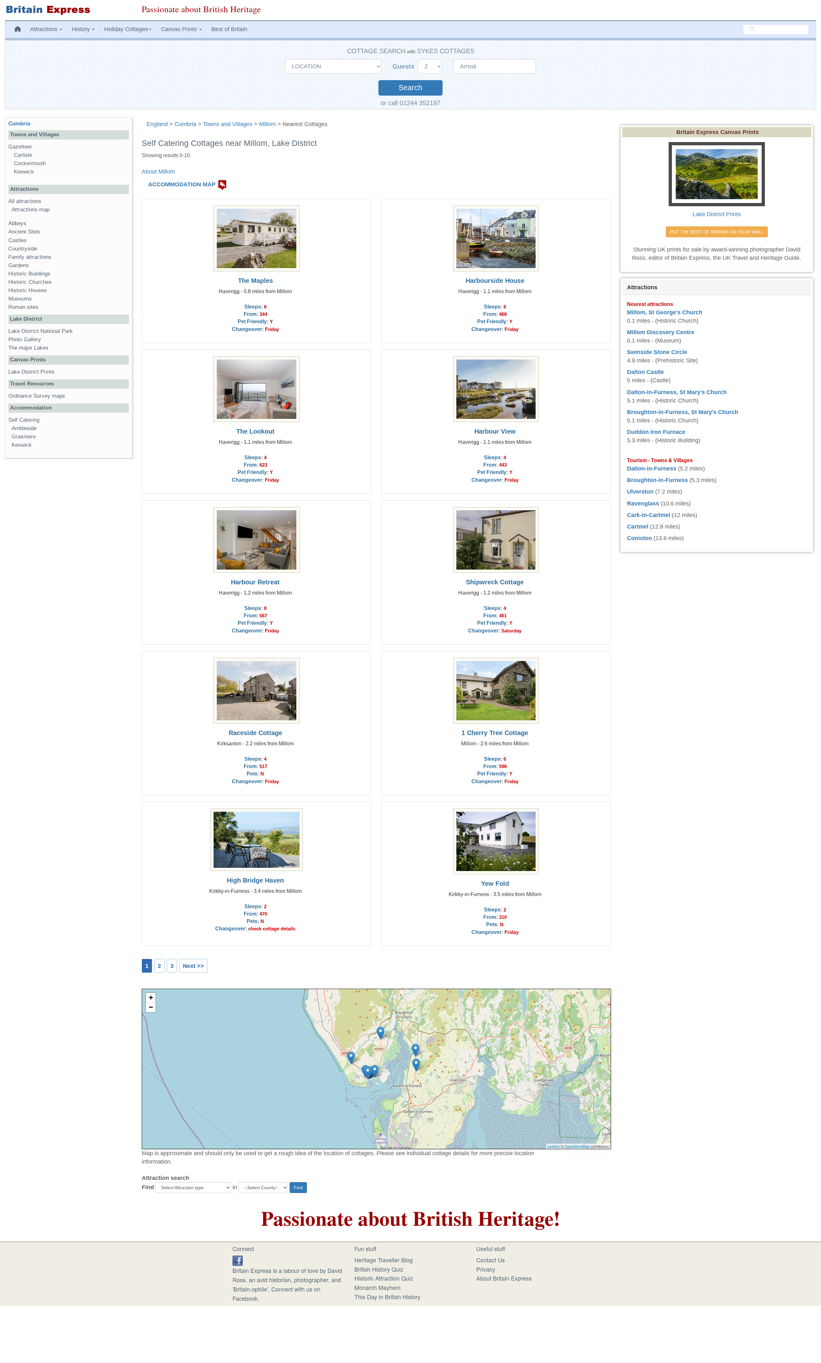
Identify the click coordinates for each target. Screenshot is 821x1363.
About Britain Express (504, 1278)
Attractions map (30, 210)
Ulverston (640, 491)
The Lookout (255, 431)
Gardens (18, 265)
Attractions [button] (44, 29)
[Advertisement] (68, 562)
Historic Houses (27, 290)
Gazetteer (20, 147)
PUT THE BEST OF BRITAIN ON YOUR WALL (717, 231)
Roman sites (23, 307)
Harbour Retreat (255, 582)
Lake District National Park (40, 331)
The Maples (255, 280)
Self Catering (23, 420)
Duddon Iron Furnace (656, 432)
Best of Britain (229, 29)
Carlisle (23, 155)
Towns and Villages (227, 124)
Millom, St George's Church (664, 312)
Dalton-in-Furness (651, 468)
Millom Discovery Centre (660, 332)
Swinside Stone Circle (657, 352)
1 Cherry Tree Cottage (494, 732)
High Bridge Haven (255, 880)
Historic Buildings (29, 274)
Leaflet (553, 1146)
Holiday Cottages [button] (126, 29)
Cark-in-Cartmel (648, 515)
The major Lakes (28, 348)
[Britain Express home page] (68, 10)
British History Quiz (378, 1269)
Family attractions (29, 257)
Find (148, 1187)
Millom (267, 124)
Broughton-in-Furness (657, 480)
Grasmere (24, 437)
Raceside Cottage (255, 732)
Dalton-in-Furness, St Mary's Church (677, 392)
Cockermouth (30, 163)
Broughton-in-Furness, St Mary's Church (682, 412)
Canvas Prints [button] (180, 29)
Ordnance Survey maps (36, 396)
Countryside (22, 249)
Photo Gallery (24, 339)
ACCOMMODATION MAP (182, 184)
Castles (17, 240)
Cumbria (185, 124)
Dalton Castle (645, 372)
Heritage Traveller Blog (383, 1260)
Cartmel (637, 526)
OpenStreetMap (577, 1146)
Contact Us (490, 1260)
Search (410, 88)
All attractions (24, 201)
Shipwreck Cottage (495, 582)
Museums (20, 299)
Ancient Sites (24, 232)
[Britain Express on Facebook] (238, 1260)
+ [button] (151, 998)
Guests (404, 66)
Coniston (639, 538)
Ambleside (24, 428)
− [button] (151, 1007)
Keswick (24, 172)
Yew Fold (495, 883)
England (157, 124)
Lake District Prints (31, 372)
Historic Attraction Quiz (383, 1278)
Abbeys (17, 223)
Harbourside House (495, 280)
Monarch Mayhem (377, 1287)
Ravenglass (643, 503)
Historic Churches (30, 282)
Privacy (485, 1269)
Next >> (193, 966)
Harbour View (495, 431)
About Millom (158, 171)
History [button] (81, 29)
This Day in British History (387, 1296)
